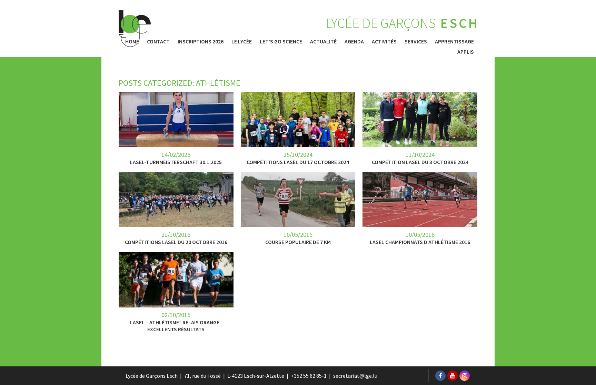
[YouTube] (452, 376)
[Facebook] (440, 376)
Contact (158, 41)
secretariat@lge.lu (355, 375)
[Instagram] (464, 376)
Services (416, 41)
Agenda (354, 41)
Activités (384, 41)
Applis (465, 51)
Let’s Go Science (281, 41)
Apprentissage (454, 41)
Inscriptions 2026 (200, 41)
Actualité (323, 41)
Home (132, 41)
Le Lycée (241, 41)
